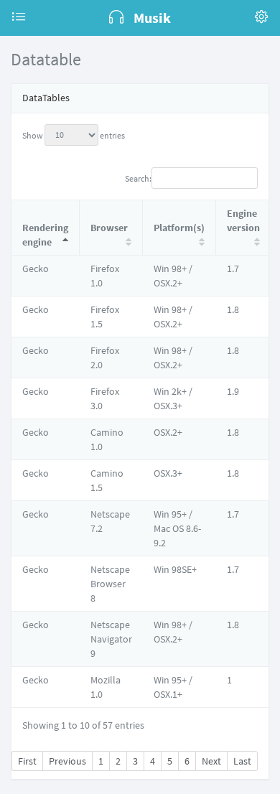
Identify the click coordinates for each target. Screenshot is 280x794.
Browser (109, 227)
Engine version (243, 220)
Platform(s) (179, 227)
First (27, 761)
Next (211, 761)
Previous (67, 761)
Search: (138, 177)
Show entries (73, 134)
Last (242, 761)
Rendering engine (45, 234)
